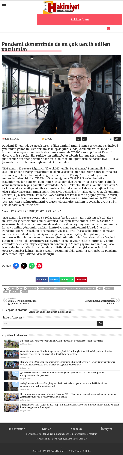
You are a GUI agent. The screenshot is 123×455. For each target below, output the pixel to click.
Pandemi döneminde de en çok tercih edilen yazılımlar (67, 288)
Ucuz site (83, 439)
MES (21, 288)
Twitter (54, 279)
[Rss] (61, 447)
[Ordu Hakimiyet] (61, 7)
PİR (100, 288)
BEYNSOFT (71, 439)
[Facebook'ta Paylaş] (16, 266)
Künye (46, 429)
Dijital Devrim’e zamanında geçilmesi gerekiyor (22, 301)
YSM (25, 292)
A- (84, 139)
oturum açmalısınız (61, 312)
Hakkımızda (16, 429)
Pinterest (81, 279)
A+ (78, 139)
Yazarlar (76, 429)
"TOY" (12, 288)
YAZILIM (15, 292)
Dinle (117, 139)
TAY (6, 292)
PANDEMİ (31, 288)
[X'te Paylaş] (24, 266)
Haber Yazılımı (43, 439)
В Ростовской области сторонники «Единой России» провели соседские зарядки (61, 341)
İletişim (106, 429)
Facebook (42, 279)
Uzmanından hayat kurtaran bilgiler (100, 301)
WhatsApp (67, 279)
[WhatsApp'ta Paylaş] (32, 266)
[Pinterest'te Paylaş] (39, 266)
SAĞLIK (109, 288)
